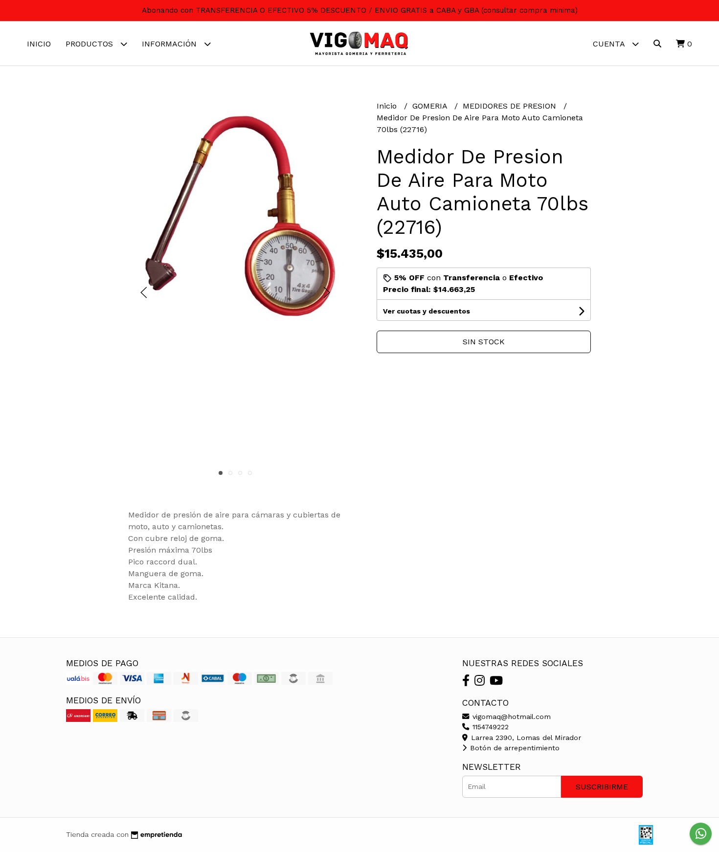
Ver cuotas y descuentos (426, 311)
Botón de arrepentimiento (514, 748)
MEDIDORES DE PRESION (511, 106)
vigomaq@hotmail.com (510, 716)
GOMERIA (430, 106)
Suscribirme (602, 786)
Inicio (39, 43)
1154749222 (489, 727)
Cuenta (610, 43)
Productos (90, 43)
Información (170, 43)
